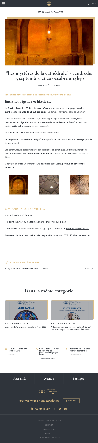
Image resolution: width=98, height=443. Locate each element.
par (84, 235)
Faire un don (49, 429)
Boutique (78, 378)
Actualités (19, 378)
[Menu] (3, 3)
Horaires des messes (46, 359)
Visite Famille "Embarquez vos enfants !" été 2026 (25, 327)
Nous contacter (75, 355)
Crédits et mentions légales (49, 421)
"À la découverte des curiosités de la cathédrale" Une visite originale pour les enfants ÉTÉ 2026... (71, 328)
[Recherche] (88, 3)
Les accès (12, 355)
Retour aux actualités (50, 12)
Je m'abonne (71, 401)
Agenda (49, 378)
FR (93, 3)
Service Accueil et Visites (77, 228)
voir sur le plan (59, 221)
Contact (49, 425)
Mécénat (49, 434)
